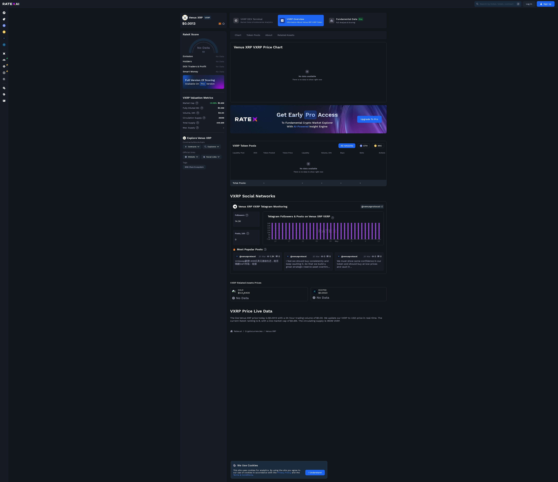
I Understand (315, 472)
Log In (529, 4)
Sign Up (547, 4)
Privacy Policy (284, 472)
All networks (347, 146)
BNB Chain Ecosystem (194, 167)
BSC (380, 146)
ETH (365, 146)
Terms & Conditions (243, 475)
